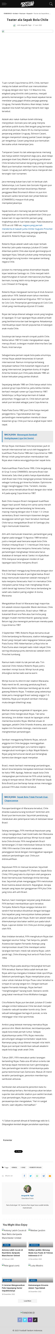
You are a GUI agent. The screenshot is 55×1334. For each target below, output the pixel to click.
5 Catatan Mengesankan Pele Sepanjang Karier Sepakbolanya (13, 1288)
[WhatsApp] (37, 1176)
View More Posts (27, 1198)
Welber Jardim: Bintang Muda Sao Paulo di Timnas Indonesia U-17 (40, 1253)
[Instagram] (30, 1320)
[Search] (50, 4)
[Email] (49, 1176)
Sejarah (7, 1280)
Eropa (6, 1245)
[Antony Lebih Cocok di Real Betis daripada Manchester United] (14, 1238)
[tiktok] (35, 1320)
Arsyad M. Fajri (26, 25)
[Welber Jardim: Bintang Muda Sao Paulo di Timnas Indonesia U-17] (40, 1238)
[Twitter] (30, 1176)
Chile (23, 1167)
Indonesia (34, 1245)
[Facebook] (24, 1176)
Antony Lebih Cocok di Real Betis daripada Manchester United (12, 1253)
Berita (33, 1280)
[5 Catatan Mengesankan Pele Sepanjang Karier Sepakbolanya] (14, 1273)
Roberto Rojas (35, 1167)
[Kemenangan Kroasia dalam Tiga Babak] (40, 1273)
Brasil (14, 1167)
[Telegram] (43, 1176)
